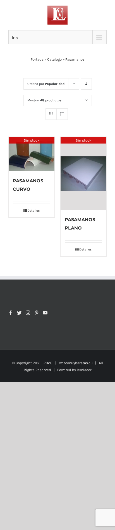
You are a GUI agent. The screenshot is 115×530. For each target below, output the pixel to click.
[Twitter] (19, 313)
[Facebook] (10, 313)
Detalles (33, 211)
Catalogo (54, 59)
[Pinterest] (36, 313)
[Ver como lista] (62, 114)
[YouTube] (45, 313)
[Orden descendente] (86, 84)
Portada (37, 59)
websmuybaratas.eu (76, 363)
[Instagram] (28, 313)
